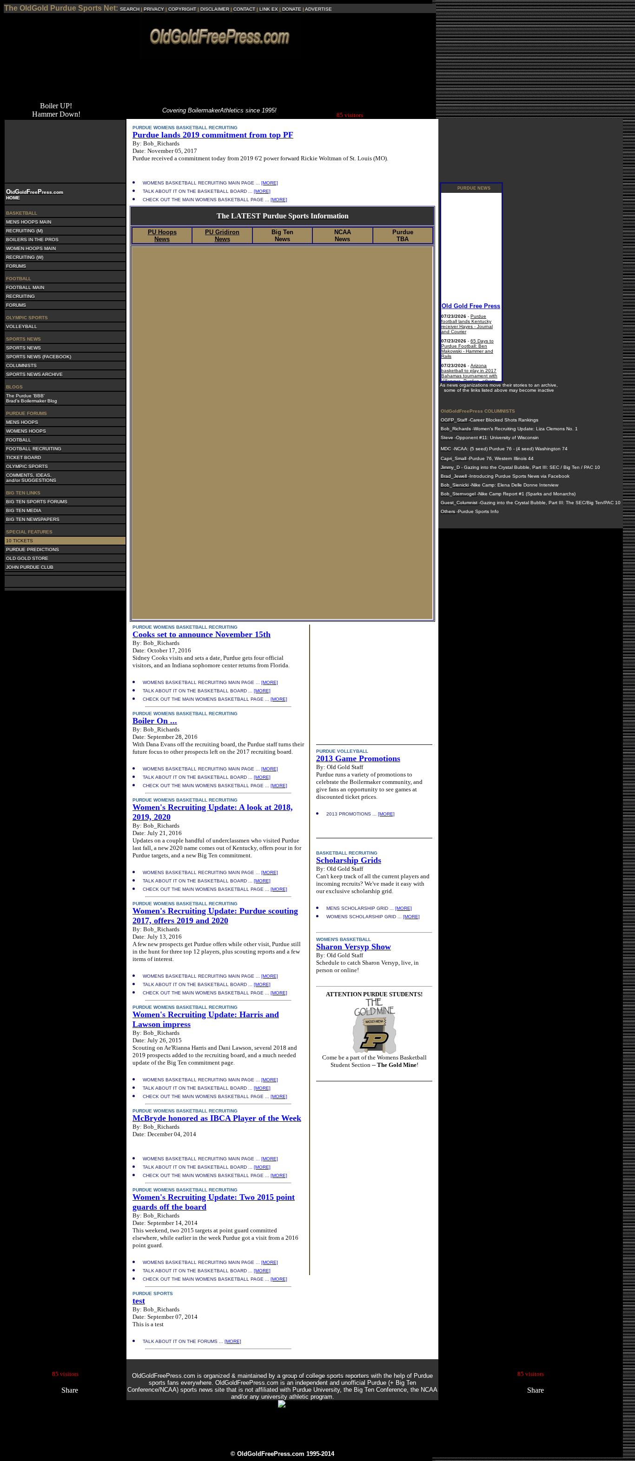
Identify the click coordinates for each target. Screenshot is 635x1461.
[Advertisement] (220, 80)
